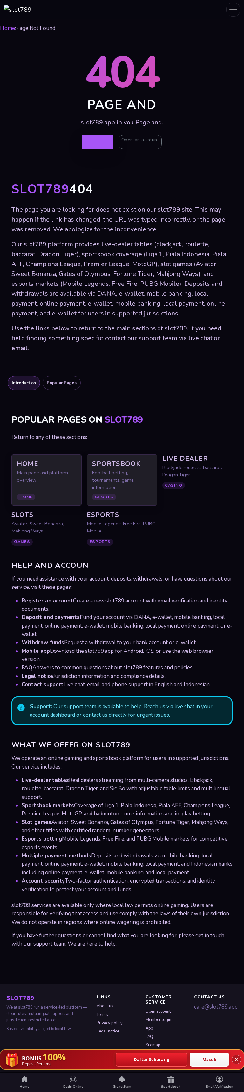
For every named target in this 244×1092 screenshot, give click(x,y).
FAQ (149, 1036)
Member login (158, 1020)
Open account (158, 1011)
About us (105, 1006)
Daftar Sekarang (152, 1059)
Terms (102, 1015)
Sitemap (153, 1045)
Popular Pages (61, 383)
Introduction (24, 383)
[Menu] (233, 10)
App (149, 1028)
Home (7, 28)
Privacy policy (109, 1023)
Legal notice (108, 1031)
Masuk (209, 1059)
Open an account (140, 140)
